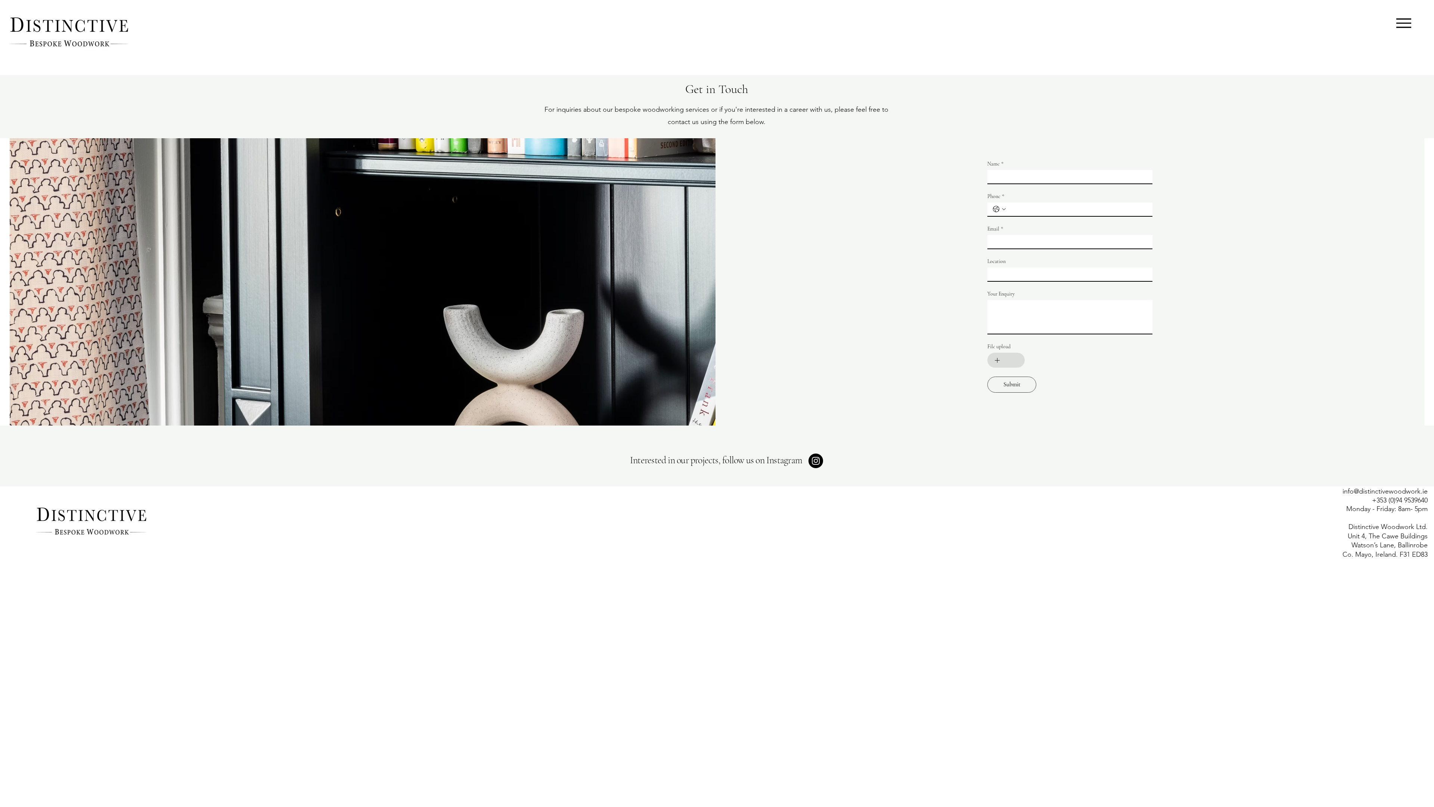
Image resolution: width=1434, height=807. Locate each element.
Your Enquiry (1001, 294)
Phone (995, 196)
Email (995, 229)
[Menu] (1403, 23)
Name (995, 164)
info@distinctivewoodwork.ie (1385, 491)
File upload (999, 346)
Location (996, 261)
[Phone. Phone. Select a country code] (999, 209)
